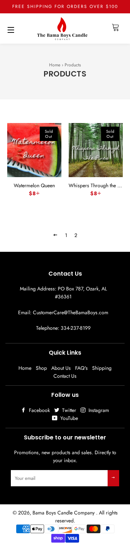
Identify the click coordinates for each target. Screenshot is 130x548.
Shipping (102, 368)
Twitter (68, 410)
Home (54, 65)
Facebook (38, 410)
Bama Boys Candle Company (64, 512)
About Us (61, 368)
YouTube (68, 418)
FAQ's (81, 368)
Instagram (98, 410)
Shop (41, 368)
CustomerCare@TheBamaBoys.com (70, 312)
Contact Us (65, 376)
